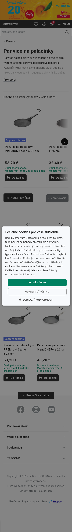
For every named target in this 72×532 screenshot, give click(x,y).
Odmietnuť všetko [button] (37, 291)
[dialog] (36, 266)
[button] (36, 299)
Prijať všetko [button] (37, 282)
